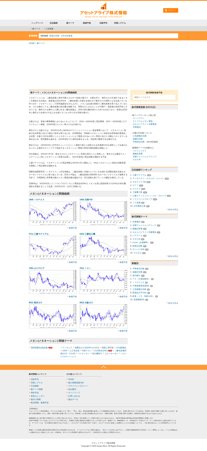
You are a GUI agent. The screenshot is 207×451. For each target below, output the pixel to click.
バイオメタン (84, 353)
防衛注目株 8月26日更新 (61, 36)
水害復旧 (137, 127)
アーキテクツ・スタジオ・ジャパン (148, 178)
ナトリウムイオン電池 (143, 121)
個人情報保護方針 (76, 383)
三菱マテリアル (139, 175)
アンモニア (67, 347)
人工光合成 (74, 350)
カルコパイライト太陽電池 (144, 124)
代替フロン (87, 350)
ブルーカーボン (111, 353)
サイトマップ (74, 392)
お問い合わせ (74, 396)
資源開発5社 (139, 299)
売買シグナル (120, 23)
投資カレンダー (38, 396)
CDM (64, 350)
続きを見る (173, 209)
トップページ (37, 23)
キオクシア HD (139, 182)
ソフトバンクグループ (142, 199)
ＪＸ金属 (136, 202)
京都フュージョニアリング (144, 156)
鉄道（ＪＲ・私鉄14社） (143, 296)
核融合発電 (138, 153)
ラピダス (138, 253)
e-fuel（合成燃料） (141, 242)
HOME (32, 43)
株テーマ (70, 23)
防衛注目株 (137, 246)
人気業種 (49, 29)
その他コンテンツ (74, 374)
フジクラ (136, 189)
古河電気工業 (139, 206)
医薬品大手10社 (140, 292)
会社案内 (72, 389)
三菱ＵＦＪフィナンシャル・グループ (149, 196)
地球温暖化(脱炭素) (39, 347)
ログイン (172, 10)
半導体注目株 (139, 142)
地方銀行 (136, 275)
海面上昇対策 (108, 347)
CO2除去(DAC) (101, 350)
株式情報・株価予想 (40, 402)
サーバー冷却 (138, 249)
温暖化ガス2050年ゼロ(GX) (87, 347)
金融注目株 (138, 139)
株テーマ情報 (37, 389)
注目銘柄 (54, 23)
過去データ (73, 399)
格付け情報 (36, 399)
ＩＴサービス (138, 282)
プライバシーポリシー (78, 386)
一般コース (105, 430)
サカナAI (137, 159)
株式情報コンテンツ (38, 374)
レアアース (137, 235)
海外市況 (35, 392)
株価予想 (87, 23)
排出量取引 (97, 353)
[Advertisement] (103, 67)
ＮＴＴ (135, 185)
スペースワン (139, 118)
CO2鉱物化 (121, 347)
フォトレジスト (140, 151)
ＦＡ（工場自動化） (141, 279)
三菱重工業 (137, 192)
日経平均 (103, 23)
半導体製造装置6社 (141, 286)
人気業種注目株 (140, 136)
